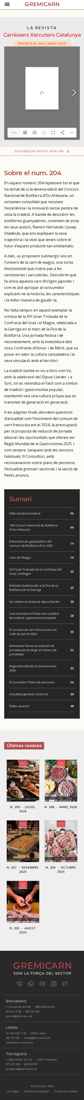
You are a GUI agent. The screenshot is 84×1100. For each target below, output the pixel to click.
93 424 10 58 (13, 1011)
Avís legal (13, 1091)
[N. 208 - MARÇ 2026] (60, 759)
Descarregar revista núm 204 (39, 151)
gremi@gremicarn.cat (19, 1016)
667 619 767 (31, 1064)
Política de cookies (65, 1091)
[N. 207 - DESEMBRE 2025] (23, 820)
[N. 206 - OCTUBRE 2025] (60, 820)
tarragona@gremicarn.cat (21, 1069)
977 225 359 (13, 1064)
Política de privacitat (36, 1091)
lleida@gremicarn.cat (37, 1038)
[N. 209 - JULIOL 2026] (23, 759)
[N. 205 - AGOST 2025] (22, 880)
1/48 (14, 132)
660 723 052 (32, 1011)
